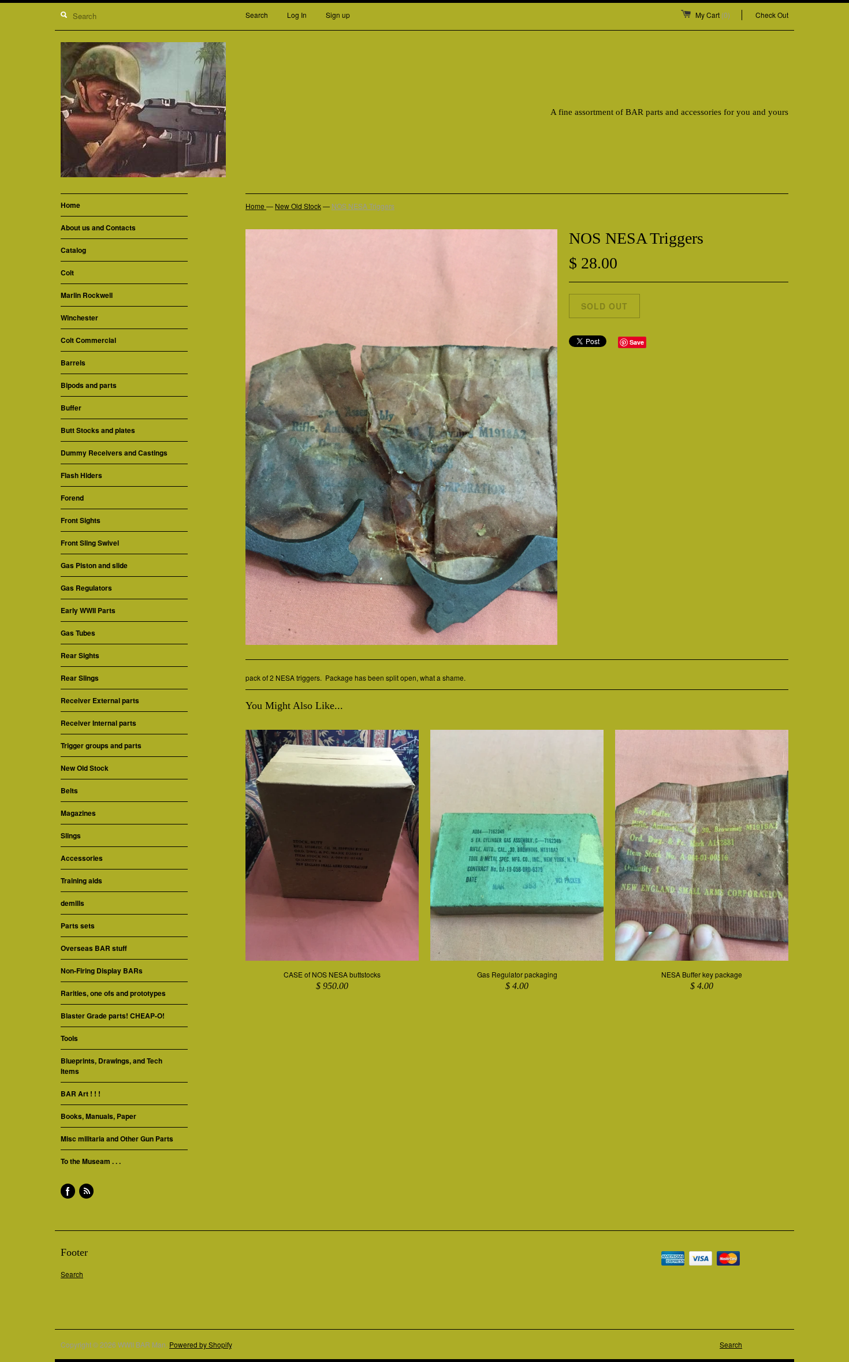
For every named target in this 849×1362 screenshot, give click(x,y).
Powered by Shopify (200, 1344)
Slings (71, 835)
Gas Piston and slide (94, 565)
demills (72, 903)
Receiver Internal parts (98, 723)
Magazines (78, 813)
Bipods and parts (89, 385)
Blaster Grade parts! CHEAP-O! (113, 1015)
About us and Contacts (98, 227)
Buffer (71, 407)
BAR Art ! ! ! (80, 1093)
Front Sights (80, 520)
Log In (297, 15)
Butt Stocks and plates (98, 430)
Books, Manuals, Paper (98, 1116)
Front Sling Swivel (90, 543)
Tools (69, 1038)
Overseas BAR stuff (94, 948)
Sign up (338, 15)
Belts (69, 790)
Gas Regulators (86, 588)
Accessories (82, 858)
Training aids (81, 880)
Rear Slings (80, 678)
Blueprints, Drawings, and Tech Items (111, 1065)
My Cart (712, 15)
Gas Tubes (78, 633)
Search (256, 15)
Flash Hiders (81, 475)
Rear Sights (80, 655)
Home (70, 205)
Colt (67, 272)
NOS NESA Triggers (363, 206)
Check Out (771, 15)
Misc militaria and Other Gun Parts (117, 1138)
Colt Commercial (88, 340)
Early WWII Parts (88, 610)
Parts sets (78, 925)
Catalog (73, 250)
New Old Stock (85, 768)
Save (637, 342)
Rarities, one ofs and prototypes (113, 993)
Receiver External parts (100, 700)
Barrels (73, 362)
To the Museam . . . (91, 1161)
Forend (72, 497)
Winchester (79, 317)
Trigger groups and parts (101, 745)
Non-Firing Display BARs (102, 970)
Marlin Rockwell (87, 295)
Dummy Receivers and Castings (114, 452)
